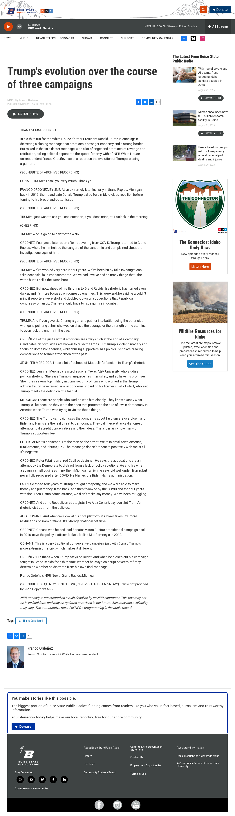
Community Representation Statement (146, 748)
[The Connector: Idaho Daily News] (200, 206)
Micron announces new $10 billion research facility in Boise (213, 116)
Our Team (89, 764)
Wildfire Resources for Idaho (200, 333)
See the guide (200, 364)
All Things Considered (31, 620)
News (8, 38)
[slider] (25, 26)
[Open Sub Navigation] (14, 38)
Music (23, 38)
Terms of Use (138, 773)
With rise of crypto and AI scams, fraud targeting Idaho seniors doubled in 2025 (212, 77)
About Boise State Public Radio (102, 747)
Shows (87, 38)
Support (127, 38)
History (88, 756)
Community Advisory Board (99, 772)
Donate (222, 10)
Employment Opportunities (146, 765)
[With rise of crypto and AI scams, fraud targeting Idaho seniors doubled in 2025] (184, 75)
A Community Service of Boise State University (198, 765)
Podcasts (66, 38)
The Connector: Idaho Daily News (200, 244)
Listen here (200, 266)
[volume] (19, 27)
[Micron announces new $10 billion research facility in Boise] (184, 118)
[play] (8, 27)
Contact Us (136, 757)
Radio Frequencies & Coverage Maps (198, 756)
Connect (106, 38)
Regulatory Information (190, 747)
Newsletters (46, 38)
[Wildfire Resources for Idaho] (200, 302)
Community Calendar (157, 38)
